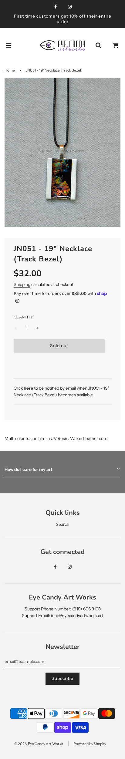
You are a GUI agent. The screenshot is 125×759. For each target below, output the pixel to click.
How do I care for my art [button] (28, 469)
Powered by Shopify (89, 743)
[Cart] (115, 45)
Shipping (22, 284)
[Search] (98, 45)
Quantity (23, 317)
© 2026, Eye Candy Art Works (38, 743)
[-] (16, 328)
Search (62, 524)
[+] (37, 328)
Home (10, 70)
